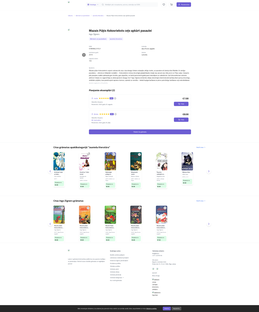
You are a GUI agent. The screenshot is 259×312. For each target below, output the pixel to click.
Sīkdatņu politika (115, 266)
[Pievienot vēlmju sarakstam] (84, 55)
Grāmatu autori (114, 269)
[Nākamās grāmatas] (208, 171)
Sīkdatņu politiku (151, 308)
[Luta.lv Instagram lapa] (157, 269)
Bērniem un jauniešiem (83, 16)
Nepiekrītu (176, 308)
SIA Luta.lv (155, 260)
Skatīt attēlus (97, 120)
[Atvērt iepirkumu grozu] (171, 4)
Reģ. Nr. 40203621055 (159, 262)
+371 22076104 (157, 255)
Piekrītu (166, 308)
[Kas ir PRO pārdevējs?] (115, 98)
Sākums (70, 16)
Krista (96, 114)
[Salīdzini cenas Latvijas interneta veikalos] (171, 284)
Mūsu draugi (155, 275)
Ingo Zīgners (94, 34)
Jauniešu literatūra (98, 16)
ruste (96, 98)
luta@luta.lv (155, 253)
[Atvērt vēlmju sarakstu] (163, 4)
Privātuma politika (115, 263)
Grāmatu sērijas (114, 272)
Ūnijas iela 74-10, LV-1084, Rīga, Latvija (164, 264)
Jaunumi (154, 272)
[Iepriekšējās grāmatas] (50, 171)
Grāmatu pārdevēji (115, 275)
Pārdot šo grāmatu (139, 131)
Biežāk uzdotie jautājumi (117, 255)
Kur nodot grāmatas (116, 280)
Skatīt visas (200, 147)
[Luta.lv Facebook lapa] (153, 269)
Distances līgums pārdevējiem (119, 260)
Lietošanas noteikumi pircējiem (119, 258)
